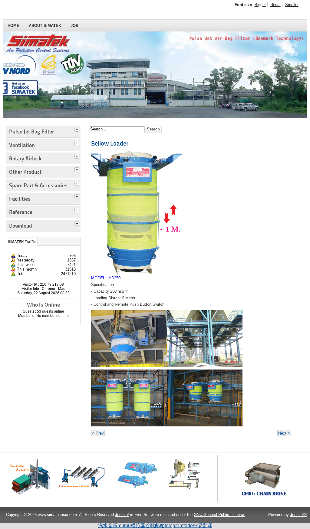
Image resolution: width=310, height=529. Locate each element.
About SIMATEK (45, 25)
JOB (74, 25)
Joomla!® (298, 514)
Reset (275, 4)
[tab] (77, 129)
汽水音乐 (107, 525)
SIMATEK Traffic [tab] (22, 242)
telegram (174, 525)
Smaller (291, 4)
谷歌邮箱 (155, 525)
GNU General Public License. (219, 514)
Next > (284, 433)
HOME (13, 25)
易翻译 (205, 525)
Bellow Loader (109, 143)
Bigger (260, 4)
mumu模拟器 (131, 525)
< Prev (98, 433)
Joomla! (122, 514)
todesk (190, 525)
